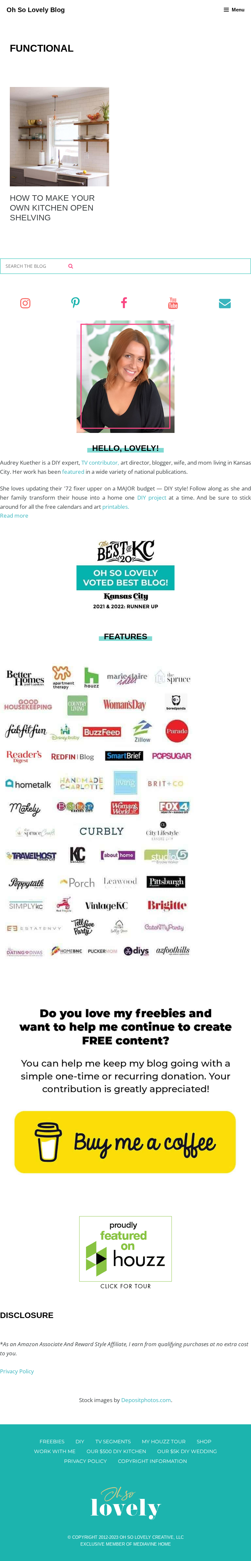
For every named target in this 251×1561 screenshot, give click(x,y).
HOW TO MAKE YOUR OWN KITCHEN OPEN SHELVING (52, 207)
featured (74, 471)
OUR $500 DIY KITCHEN (116, 1451)
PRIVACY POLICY (85, 1461)
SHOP (204, 1441)
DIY (79, 1441)
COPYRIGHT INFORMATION (152, 1461)
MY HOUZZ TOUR (164, 1441)
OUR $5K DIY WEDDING (187, 1451)
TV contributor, (100, 462)
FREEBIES (52, 1441)
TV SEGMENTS (113, 1441)
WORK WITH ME (54, 1451)
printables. (115, 506)
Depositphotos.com (146, 1400)
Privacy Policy (17, 1371)
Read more (14, 515)
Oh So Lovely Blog (36, 9)
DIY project (153, 497)
